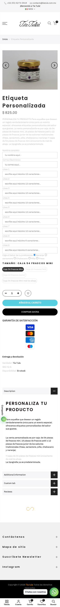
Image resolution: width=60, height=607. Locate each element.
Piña (33, 258)
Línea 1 (5, 169)
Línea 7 (5, 226)
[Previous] (6, 65)
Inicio (5, 39)
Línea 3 (5, 188)
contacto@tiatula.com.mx (44, 3)
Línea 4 (5, 198)
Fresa (41, 258)
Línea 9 (5, 245)
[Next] (54, 65)
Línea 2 (5, 179)
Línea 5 (5, 207)
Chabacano (22, 258)
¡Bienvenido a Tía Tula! (30, 6)
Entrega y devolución (13, 357)
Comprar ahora (30, 312)
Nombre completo (10, 150)
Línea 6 (5, 217)
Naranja (40, 255)
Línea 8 (5, 236)
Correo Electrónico (11, 160)
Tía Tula (17, 363)
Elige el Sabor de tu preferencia (17, 255)
